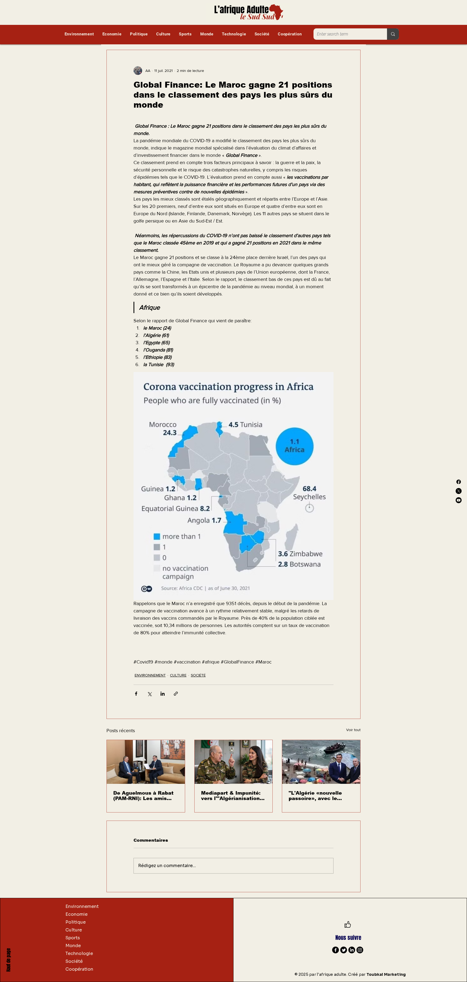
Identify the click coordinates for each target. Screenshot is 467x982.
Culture (73, 930)
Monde (73, 945)
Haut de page (8, 960)
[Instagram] (359, 950)
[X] (459, 491)
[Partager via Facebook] (136, 693)
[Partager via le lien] (175, 693)
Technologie (79, 953)
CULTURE (178, 675)
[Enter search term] (393, 34)
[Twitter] (343, 950)
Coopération (79, 969)
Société (74, 961)
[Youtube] (459, 500)
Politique (75, 922)
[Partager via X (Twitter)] (149, 693)
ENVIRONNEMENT (150, 675)
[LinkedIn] (351, 950)
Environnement (82, 906)
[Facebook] (459, 482)
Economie (76, 914)
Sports (72, 938)
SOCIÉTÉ (198, 675)
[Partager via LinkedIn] (162, 693)
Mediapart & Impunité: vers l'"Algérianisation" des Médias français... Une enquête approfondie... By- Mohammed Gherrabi (231, 795)
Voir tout (353, 730)
